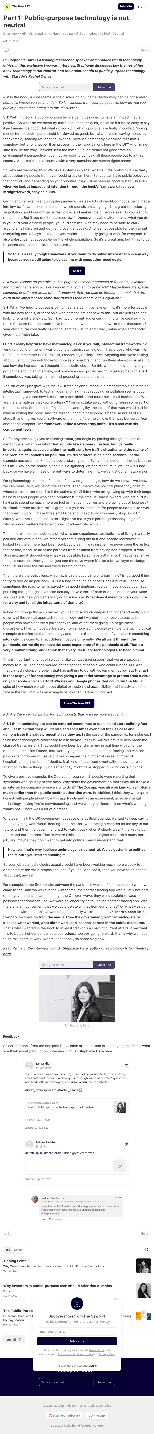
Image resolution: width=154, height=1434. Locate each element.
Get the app (97, 1415)
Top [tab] (8, 1249)
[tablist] (14, 1250)
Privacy (71, 1405)
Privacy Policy (107, 1354)
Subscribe (126, 6)
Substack (57, 1425)
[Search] (147, 1250)
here (7, 954)
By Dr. (7, 1291)
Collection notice (100, 1405)
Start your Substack (66, 1415)
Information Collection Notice (75, 1354)
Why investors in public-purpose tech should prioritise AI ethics (57, 1286)
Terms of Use (96, 1350)
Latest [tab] (18, 1249)
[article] (77, 1268)
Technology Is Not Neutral (126, 948)
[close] (115, 1299)
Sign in (143, 6)
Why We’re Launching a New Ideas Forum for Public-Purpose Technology (53, 1266)
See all (11, 1339)
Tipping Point (14, 1261)
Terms (82, 1405)
